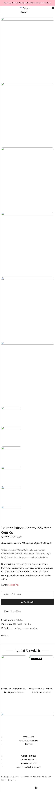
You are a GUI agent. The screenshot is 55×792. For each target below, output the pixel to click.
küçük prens (23, 628)
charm (13, 628)
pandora (34, 628)
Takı (29, 624)
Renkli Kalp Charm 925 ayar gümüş (17, 689)
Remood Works (40, 776)
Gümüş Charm (19, 624)
